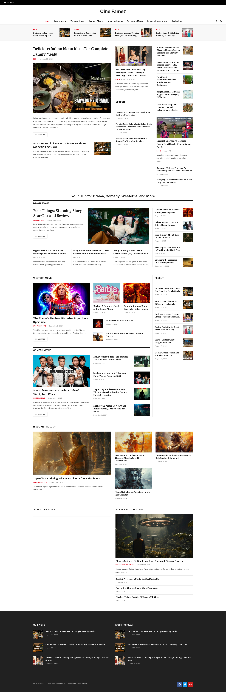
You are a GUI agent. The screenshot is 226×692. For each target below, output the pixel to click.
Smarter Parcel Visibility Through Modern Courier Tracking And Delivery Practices (168, 51)
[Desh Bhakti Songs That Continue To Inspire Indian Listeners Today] (188, 107)
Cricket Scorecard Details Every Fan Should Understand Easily (174, 144)
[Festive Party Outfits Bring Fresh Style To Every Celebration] (187, 32)
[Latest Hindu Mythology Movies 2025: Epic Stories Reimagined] (174, 442)
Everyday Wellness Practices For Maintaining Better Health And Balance (174, 169)
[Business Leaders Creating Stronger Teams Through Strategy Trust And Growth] (146, 32)
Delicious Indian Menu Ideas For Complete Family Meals (43, 34)
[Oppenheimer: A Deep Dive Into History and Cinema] (136, 293)
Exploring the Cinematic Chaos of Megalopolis (166, 261)
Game (76, 29)
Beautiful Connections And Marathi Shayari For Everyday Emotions (131, 139)
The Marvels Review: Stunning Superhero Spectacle (60, 320)
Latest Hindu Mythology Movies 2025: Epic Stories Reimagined (173, 456)
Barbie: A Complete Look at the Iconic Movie (106, 307)
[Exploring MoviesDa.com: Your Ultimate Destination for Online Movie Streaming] (142, 394)
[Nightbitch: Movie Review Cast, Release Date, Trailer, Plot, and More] (142, 410)
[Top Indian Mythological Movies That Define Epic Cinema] (72, 454)
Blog (35, 29)
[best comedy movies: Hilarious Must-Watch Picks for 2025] (142, 378)
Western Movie (77, 21)
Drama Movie (60, 21)
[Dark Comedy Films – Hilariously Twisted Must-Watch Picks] (142, 361)
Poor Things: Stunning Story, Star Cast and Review (58, 213)
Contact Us (177, 21)
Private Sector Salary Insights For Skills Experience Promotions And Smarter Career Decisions (133, 127)
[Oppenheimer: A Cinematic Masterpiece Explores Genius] (188, 212)
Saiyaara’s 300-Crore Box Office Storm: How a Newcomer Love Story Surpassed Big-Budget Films (91, 252)
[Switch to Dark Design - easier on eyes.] (220, 21)
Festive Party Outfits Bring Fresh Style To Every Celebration (167, 34)
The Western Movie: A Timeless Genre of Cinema (124, 334)
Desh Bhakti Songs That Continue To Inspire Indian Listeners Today (167, 107)
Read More (40, 135)
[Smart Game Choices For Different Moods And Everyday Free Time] (105, 32)
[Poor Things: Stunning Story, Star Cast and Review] (118, 226)
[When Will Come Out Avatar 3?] (98, 323)
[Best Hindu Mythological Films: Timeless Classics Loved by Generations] (133, 442)
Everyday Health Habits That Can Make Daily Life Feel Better (174, 181)
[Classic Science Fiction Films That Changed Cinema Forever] (154, 536)
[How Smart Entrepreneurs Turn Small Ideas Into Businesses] (188, 79)
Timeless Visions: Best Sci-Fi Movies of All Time (137, 597)
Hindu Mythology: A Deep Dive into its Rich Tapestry (132, 493)
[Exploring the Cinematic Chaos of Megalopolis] (188, 262)
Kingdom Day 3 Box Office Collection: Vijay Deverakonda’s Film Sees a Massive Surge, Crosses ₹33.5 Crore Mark (131, 252)
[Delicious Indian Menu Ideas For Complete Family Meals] (65, 32)
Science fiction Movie (157, 21)
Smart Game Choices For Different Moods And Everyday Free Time (46, 3)
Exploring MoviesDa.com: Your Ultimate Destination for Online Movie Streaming (110, 392)
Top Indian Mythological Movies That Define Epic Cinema (67, 478)
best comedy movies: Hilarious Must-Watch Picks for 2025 (109, 374)
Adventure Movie (135, 21)
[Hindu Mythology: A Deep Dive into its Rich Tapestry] (133, 478)
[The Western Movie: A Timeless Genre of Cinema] (98, 336)
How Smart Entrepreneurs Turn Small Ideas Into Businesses (166, 81)
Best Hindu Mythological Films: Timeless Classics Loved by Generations (130, 458)
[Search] (216, 21)
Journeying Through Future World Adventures (136, 588)
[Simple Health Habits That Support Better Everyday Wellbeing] (188, 94)
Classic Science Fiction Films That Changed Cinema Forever (149, 561)
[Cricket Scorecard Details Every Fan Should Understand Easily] (175, 127)
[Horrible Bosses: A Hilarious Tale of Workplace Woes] (61, 371)
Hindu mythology (115, 21)
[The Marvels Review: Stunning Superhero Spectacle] (61, 299)
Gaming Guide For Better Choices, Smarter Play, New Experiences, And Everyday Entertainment (168, 66)
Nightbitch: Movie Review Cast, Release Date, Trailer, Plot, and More (109, 408)
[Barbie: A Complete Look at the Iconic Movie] (106, 293)
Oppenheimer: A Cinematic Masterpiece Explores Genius (49, 252)
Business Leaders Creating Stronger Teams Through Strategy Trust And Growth (127, 34)
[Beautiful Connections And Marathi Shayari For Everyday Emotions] (188, 355)
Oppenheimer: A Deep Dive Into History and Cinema (135, 308)
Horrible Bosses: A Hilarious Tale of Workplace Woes (56, 392)
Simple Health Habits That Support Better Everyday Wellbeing (168, 94)
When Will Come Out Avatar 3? (119, 320)
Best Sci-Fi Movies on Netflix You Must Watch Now (137, 579)
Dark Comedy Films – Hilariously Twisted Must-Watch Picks (110, 358)
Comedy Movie (96, 21)
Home (47, 21)
